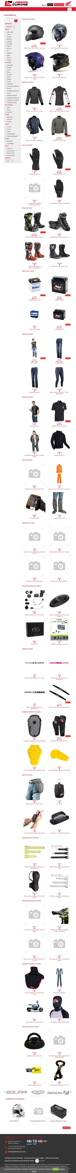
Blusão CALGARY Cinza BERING (34, 140)
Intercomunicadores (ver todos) (31, 586)
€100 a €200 (10, 151)
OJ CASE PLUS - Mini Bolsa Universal (59, 833)
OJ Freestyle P (34, 363)
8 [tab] (39, 1096)
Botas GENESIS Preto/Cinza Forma (59, 237)
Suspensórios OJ (34, 426)
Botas (8, 72)
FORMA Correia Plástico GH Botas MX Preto (59, 867)
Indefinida (10, 84)
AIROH (9, 34)
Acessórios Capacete (13, 98)
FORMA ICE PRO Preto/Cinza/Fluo (34, 237)
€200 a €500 (10, 153)
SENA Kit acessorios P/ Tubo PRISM (34, 615)
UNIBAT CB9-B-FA (59, 300)
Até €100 (9, 148)
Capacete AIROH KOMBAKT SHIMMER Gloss (34, 78)
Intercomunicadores (13, 86)
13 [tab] (53, 1096)
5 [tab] (31, 1096)
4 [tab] (28, 1096)
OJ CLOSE (59, 804)
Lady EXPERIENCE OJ (34, 392)
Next (71, 1092)
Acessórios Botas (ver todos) (30, 838)
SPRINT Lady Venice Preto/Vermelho (59, 111)
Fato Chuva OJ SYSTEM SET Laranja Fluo (59, 489)
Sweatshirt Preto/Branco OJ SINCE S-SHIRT (34, 456)
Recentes (9, 141)
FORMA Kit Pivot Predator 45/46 (34, 581)
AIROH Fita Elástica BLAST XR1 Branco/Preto (34, 708)
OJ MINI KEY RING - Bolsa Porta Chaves (34, 833)
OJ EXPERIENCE (59, 363)
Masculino (10, 117)
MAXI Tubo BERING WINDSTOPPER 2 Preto (34, 993)
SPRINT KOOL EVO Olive (59, 140)
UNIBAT (9, 60)
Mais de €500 (11, 155)
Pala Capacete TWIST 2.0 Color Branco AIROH (59, 959)
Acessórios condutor (13, 100)
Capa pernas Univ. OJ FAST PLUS (34, 1022)
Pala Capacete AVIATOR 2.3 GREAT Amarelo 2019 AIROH (59, 930)
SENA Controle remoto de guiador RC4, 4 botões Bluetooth (59, 1056)
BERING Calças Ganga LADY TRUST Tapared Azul (59, 393)
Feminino (9, 119)
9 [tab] (42, 1096)
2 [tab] (23, 1096)
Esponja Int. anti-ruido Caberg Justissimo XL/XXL (34, 552)
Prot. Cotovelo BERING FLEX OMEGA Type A (59, 770)
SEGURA (9, 53)
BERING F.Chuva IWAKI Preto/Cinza (34, 489)
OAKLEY (9, 48)
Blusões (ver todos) (27, 82)
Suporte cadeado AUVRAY (34, 1085)
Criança (9, 122)
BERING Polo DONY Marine (59, 426)
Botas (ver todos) (27, 208)
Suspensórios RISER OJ (59, 993)
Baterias (9, 74)
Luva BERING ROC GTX (34, 174)
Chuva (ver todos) (27, 460)
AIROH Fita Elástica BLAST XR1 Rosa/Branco (59, 678)
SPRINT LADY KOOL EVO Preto (34, 111)
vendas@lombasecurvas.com (16, 1151)
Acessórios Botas (12, 95)
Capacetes (10, 65)
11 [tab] (48, 1096)
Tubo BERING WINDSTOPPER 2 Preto (59, 1022)
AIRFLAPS (10, 32)
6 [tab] (34, 1096)
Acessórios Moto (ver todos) (30, 1026)
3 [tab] (25, 1096)
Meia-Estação (11, 134)
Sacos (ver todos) (27, 775)
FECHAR (55, 1169)
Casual (9, 79)
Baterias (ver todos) (28, 271)
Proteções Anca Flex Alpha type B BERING (34, 741)
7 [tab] (37, 1096)
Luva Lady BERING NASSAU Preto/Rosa (59, 203)
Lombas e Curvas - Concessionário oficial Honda (15, 1137)
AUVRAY (9, 37)
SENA (8, 55)
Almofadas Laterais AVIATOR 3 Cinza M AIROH (34, 930)
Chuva (9, 81)
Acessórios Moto (12, 102)
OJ (8, 51)
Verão (8, 131)
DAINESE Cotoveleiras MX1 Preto (59, 741)
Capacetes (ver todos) (28, 19)
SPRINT (9, 58)
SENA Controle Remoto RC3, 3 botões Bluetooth (59, 615)
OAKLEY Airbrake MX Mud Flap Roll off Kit (59, 707)
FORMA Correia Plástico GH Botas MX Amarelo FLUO (34, 867)
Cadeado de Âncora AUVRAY (34, 1056)
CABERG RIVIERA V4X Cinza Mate (59, 48)
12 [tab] (50, 1096)
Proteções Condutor (13, 91)
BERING (9, 39)
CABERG (9, 41)
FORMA (9, 46)
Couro (8, 110)
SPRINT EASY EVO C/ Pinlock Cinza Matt (34, 48)
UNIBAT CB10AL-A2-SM (34, 300)
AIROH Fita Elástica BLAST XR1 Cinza (34, 678)
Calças (9, 77)
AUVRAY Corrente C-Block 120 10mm (59, 1085)
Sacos (8, 93)
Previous (5, 1092)
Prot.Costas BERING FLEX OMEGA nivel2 (34, 770)
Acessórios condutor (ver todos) (31, 964)
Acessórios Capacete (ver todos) (31, 901)
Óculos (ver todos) (27, 649)
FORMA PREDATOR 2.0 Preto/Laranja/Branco (34, 267)
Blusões (9, 67)
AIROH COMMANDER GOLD (59, 77)
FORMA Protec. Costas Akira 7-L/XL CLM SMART (34, 896)
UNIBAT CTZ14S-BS (34, 329)
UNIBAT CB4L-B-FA (59, 329)
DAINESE (9, 44)
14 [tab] (56, 1096)
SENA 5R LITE (34, 644)
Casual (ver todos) (27, 397)
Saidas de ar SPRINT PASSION (59, 581)
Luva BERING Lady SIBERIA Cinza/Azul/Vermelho (34, 204)
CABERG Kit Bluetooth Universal (59, 644)
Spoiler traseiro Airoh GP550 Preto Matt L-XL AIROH (34, 959)
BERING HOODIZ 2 (59, 455)
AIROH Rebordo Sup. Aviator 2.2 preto (59, 552)
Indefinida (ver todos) (28, 523)
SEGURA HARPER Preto (59, 174)
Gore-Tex (9, 112)
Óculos (9, 88)
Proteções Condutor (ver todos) (31, 712)
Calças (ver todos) (27, 334)
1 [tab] (20, 1096)
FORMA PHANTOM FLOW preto (59, 266)
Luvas (8, 70)
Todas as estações (12, 136)
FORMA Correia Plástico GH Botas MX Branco (59, 896)
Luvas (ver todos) (27, 145)
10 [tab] (45, 1096)
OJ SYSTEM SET (34, 518)
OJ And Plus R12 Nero (59, 518)
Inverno (9, 127)
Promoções (10, 143)
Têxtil (8, 107)
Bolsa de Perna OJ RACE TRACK (34, 804)
